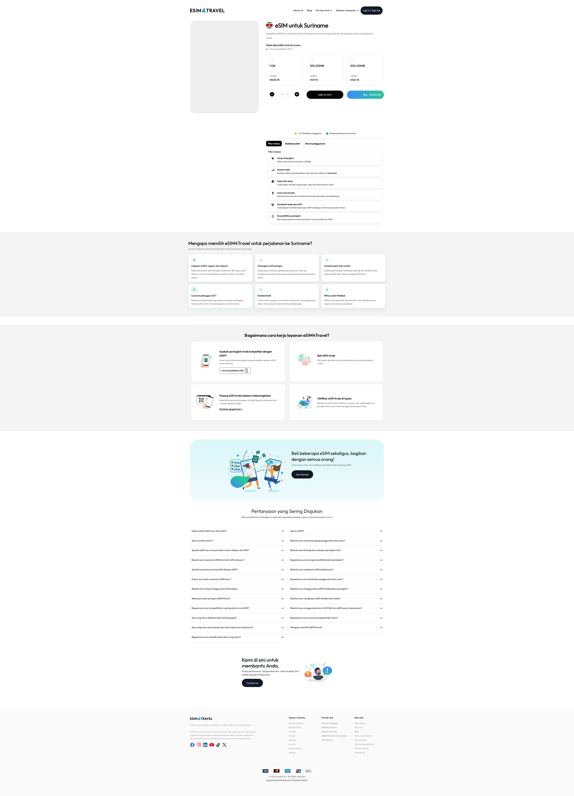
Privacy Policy (361, 740)
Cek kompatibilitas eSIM (232, 370)
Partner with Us (361, 748)
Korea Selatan (295, 748)
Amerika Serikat (296, 723)
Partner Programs (330, 723)
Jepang (292, 752)
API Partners (327, 740)
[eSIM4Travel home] (207, 10)
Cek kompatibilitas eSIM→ (281, 49)
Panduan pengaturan (364, 744)
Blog (309, 10)
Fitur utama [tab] (274, 143)
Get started (302, 474)
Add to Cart (325, 94)
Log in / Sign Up (371, 10)
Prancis (292, 736)
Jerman (292, 744)
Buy (372, 94)
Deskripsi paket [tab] (292, 143)
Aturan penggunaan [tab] (315, 143)
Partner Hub (323, 10)
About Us (298, 10)
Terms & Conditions (363, 736)
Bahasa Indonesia (346, 10)
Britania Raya (295, 727)
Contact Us (252, 682)
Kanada (292, 731)
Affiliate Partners (329, 727)
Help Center (360, 723)
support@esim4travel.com (278, 780)
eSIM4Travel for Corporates (334, 736)
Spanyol (292, 740)
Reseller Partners (329, 731)
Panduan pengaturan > (230, 409)
